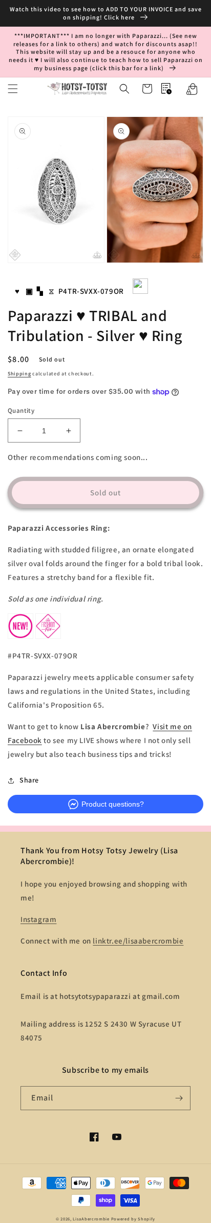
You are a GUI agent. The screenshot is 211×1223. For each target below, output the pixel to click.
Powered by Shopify (133, 1218)
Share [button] (29, 780)
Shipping (19, 373)
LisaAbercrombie (91, 1218)
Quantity (21, 410)
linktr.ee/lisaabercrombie (138, 941)
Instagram (38, 919)
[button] (13, 88)
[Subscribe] (178, 1098)
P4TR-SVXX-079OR (91, 291)
